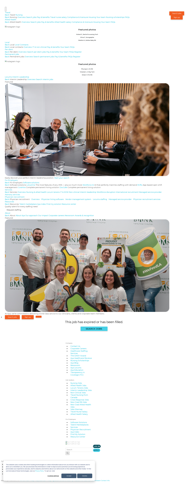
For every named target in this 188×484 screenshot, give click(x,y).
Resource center (69, 204)
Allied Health (10, 20)
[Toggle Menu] (5, 9)
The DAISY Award (78, 356)
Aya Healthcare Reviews (81, 358)
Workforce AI (110, 185)
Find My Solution (77, 434)
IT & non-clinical (39, 47)
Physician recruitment (14, 197)
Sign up (177, 17)
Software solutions (31, 183)
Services (8, 190)
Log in (97, 446)
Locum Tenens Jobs (79, 388)
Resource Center (77, 437)
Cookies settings (53, 476)
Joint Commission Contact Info (99, 480)
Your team (101, 17)
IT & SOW (64, 192)
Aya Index (74, 432)
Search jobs (31, 17)
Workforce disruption (106, 192)
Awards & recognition (84, 215)
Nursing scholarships (115, 17)
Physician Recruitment (80, 430)
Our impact (43, 215)
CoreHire (38, 187)
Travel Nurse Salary (78, 412)
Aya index (41, 204)
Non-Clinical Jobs (78, 393)
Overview (21, 17)
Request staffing (14, 210)
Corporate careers (56, 215)
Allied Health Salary (79, 414)
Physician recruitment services (146, 199)
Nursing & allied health (36, 192)
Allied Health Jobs (78, 385)
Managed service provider (150, 192)
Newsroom (69, 215)
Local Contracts (21, 45)
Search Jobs (94, 329)
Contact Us (75, 346)
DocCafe (80, 187)
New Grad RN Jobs (78, 402)
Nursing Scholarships (79, 360)
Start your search (61, 178)
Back (7, 15)
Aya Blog (74, 363)
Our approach (31, 215)
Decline (84, 476)
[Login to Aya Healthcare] (39, 317)
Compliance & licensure (77, 17)
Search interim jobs (44, 79)
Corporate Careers (78, 349)
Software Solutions (78, 422)
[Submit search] (68, 453)
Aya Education (76, 370)
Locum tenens (53, 192)
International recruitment (127, 192)
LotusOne (54, 185)
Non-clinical (74, 192)
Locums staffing (100, 199)
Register (78, 52)
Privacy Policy (39, 471)
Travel (7, 12)
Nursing (19, 15)
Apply (96, 450)
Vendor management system (78, 199)
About (7, 213)
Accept (69, 476)
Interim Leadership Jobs (81, 390)
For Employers (11, 180)
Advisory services (12, 195)
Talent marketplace (28, 204)
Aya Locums (75, 368)
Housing (92, 17)
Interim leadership (88, 192)
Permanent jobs (12, 54)
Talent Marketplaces (79, 425)
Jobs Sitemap (76, 409)
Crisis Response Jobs (79, 400)
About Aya (20, 215)
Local (7, 42)
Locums (8, 77)
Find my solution (53, 204)
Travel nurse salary (58, 17)
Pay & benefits (43, 17)
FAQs (127, 17)
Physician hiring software (52, 199)
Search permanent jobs (43, 57)
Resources (9, 202)
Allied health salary (62, 22)
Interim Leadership (20, 77)
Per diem (9, 49)
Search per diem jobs (36, 52)
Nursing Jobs (76, 383)
